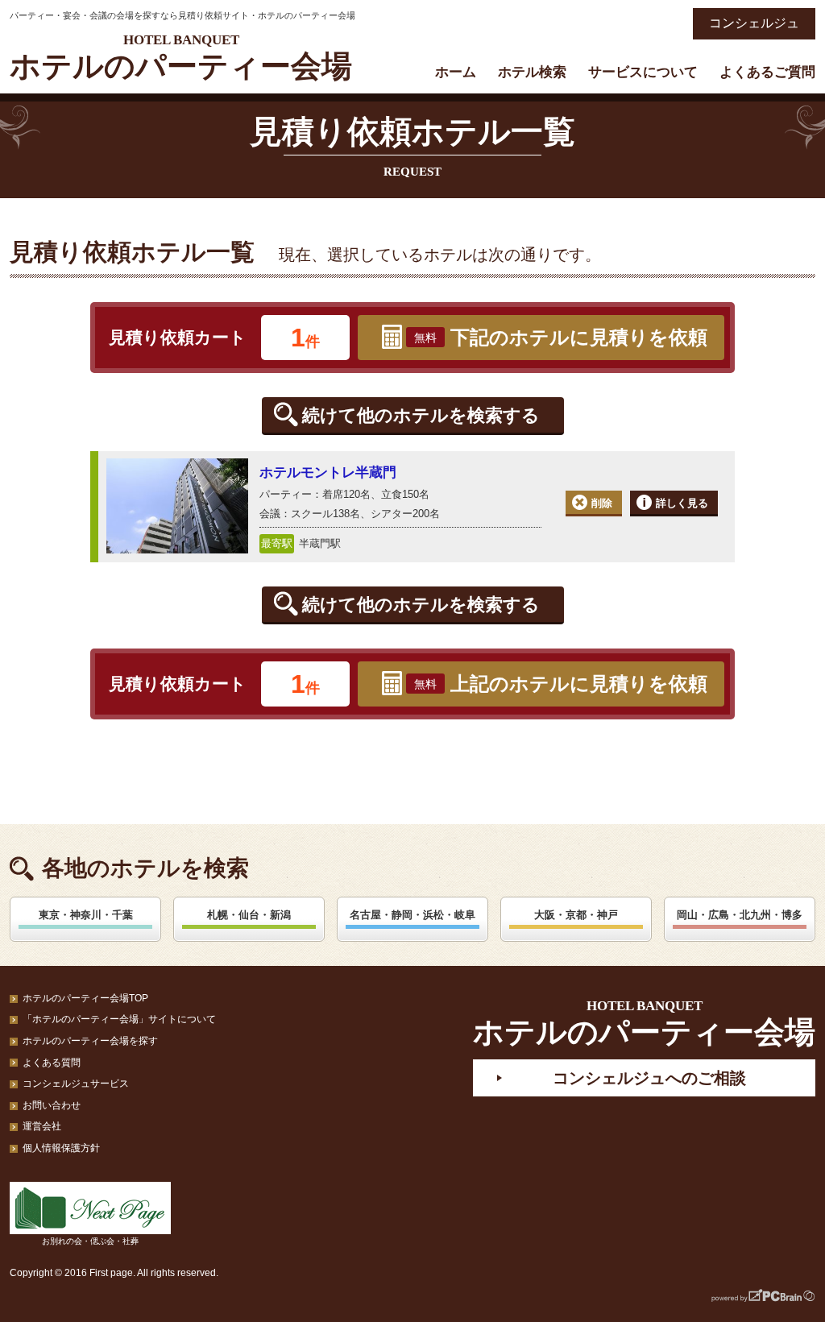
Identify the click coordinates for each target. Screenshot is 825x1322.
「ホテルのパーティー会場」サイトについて (119, 1019)
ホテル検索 (532, 72)
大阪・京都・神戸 (576, 915)
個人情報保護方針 (61, 1148)
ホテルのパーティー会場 (181, 57)
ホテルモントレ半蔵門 (327, 472)
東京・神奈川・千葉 (86, 915)
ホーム (455, 72)
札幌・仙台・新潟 (249, 915)
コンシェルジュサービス (76, 1083)
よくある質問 (52, 1062)
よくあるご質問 (767, 72)
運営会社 (42, 1126)
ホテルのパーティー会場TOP (85, 998)
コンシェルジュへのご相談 (649, 1078)
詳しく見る (682, 503)
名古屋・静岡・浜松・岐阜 (412, 915)
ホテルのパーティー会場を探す (90, 1040)
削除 (601, 503)
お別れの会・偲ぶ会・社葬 (90, 1241)
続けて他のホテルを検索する (421, 415)
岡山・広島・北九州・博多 (739, 915)
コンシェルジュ (754, 23)
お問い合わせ (52, 1105)
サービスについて (643, 72)
